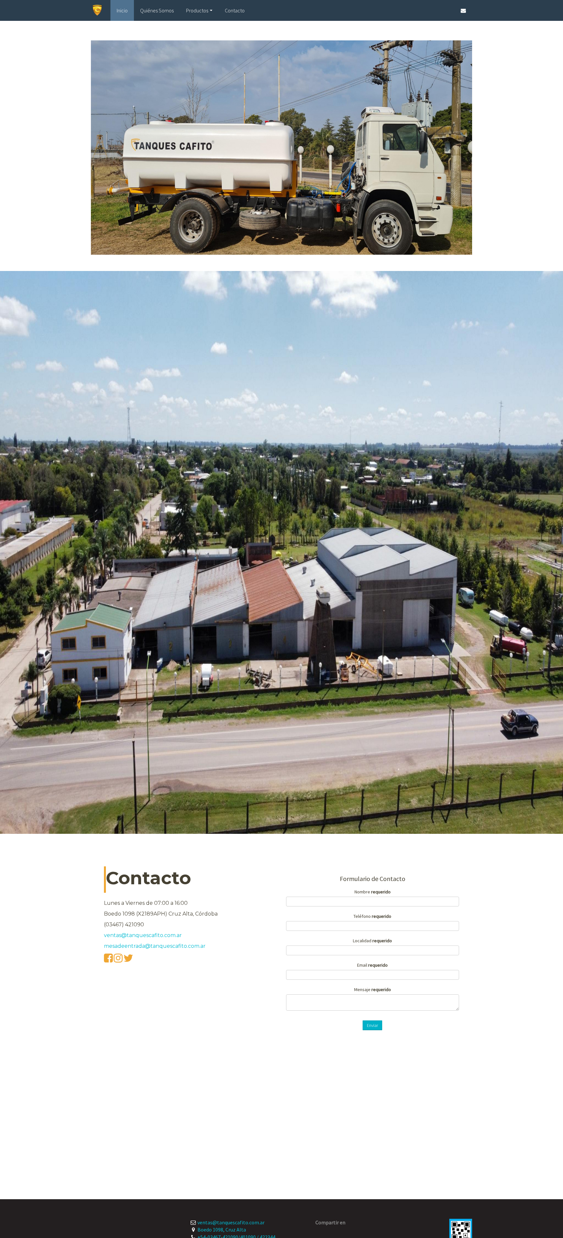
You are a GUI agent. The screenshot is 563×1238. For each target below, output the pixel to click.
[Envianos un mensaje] (463, 10)
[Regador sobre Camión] (281, 147)
